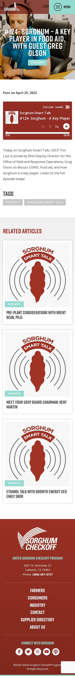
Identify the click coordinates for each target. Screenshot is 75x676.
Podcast (12, 202)
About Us (37, 627)
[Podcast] (55, 651)
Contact (37, 612)
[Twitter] (28, 651)
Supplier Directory (37, 619)
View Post (37, 282)
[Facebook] (19, 651)
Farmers (37, 590)
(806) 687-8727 (42, 574)
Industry (37, 605)
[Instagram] (37, 651)
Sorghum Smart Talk (45, 202)
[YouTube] (46, 651)
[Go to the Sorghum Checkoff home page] (12, 6)
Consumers (37, 597)
